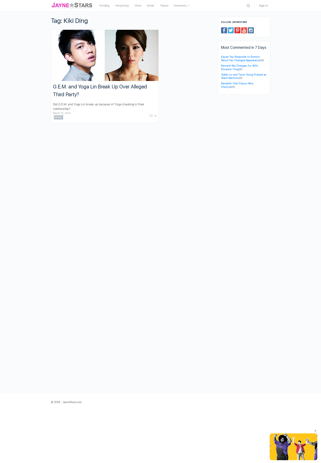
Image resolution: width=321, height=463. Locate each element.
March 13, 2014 (62, 113)
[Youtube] (244, 30)
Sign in (263, 5)
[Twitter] (231, 30)
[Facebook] (224, 30)
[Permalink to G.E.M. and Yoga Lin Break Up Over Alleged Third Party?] (104, 55)
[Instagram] (251, 30)
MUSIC (58, 117)
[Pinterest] (237, 30)
